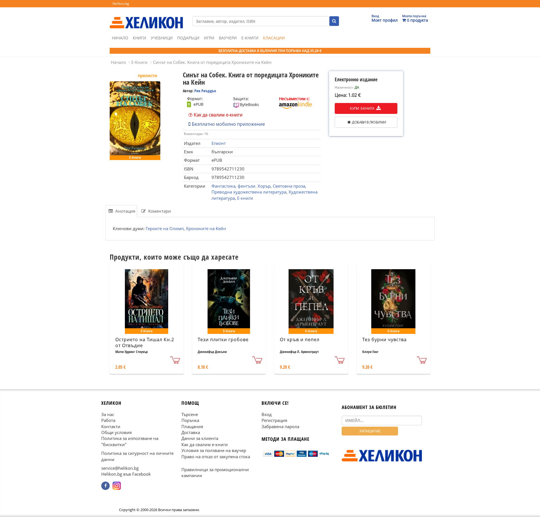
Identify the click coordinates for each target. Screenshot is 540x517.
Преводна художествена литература (249, 192)
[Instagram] (116, 486)
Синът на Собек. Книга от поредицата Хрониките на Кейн (212, 62)
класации (274, 38)
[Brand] (146, 17)
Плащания (192, 426)
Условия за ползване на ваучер (213, 450)
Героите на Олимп (165, 228)
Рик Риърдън (205, 90)
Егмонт (219, 143)
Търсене (189, 414)
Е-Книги (249, 38)
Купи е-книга (362, 108)
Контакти (110, 426)
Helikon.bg (120, 3)
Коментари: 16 (196, 133)
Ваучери (228, 38)
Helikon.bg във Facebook (126, 474)
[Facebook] (105, 486)
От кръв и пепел (300, 339)
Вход (267, 414)
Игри (209, 38)
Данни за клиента (199, 438)
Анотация (124, 211)
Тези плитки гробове (223, 339)
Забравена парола (280, 426)
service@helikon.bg (120, 468)
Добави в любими (369, 122)
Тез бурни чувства (384, 339)
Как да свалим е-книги (218, 115)
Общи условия (116, 432)
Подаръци (188, 38)
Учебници (162, 38)
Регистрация (274, 420)
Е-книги (245, 198)
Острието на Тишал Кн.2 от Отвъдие (144, 342)
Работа (108, 420)
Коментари (159, 211)
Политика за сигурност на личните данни (137, 456)
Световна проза (289, 186)
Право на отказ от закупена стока (215, 456)
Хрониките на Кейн (206, 228)
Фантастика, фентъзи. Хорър (241, 186)
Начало (120, 38)
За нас (107, 414)
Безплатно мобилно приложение (228, 124)
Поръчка (190, 420)
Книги (139, 38)
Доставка (190, 432)
